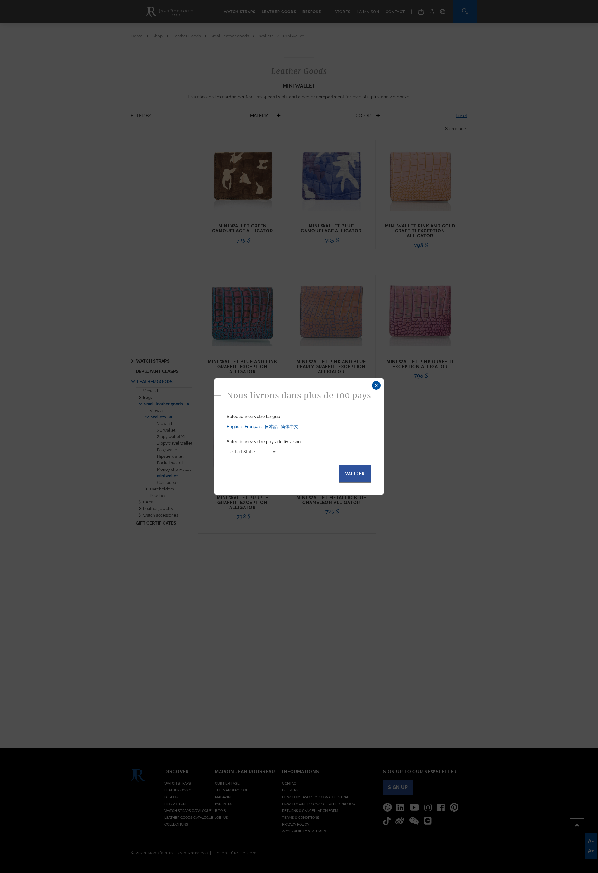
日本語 (271, 426)
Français (253, 426)
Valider (355, 473)
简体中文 (289, 426)
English (234, 426)
